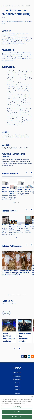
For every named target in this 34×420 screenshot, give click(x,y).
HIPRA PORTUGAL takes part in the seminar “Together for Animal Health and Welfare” (9, 337)
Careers (17, 383)
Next (31, 172)
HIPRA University (28, 226)
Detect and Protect (4, 227)
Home (3, 5)
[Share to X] (25, 356)
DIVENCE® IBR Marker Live (5, 190)
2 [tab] (15, 202)
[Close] (32, 397)
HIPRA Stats (19, 226)
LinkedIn (17, 390)
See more (6, 313)
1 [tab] (14, 202)
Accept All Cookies (17, 417)
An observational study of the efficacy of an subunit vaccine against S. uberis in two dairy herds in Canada (16, 273)
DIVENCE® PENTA (20, 188)
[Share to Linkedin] (29, 356)
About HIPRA (17, 373)
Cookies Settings (17, 407)
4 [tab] (18, 202)
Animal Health (7, 5)
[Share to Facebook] (22, 356)
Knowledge (14, 5)
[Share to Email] (32, 356)
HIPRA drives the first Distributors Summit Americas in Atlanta (25, 337)
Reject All (17, 412)
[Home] (17, 368)
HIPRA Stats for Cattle (12, 227)
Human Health (17, 379)
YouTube (17, 393)
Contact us (17, 386)
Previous (26, 172)
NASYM (27, 190)
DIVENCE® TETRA (12, 193)
